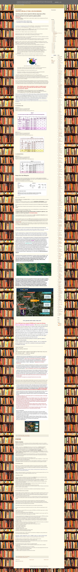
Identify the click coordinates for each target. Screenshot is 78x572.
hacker (59, 204)
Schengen (59, 122)
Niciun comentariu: (27, 435)
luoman (42, 566)
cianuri (59, 96)
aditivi (59, 187)
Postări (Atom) (21, 561)
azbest (59, 190)
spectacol (59, 144)
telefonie (59, 177)
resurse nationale (59, 295)
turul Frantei (60, 309)
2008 (53, 52)
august (54, 37)
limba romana (60, 97)
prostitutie (59, 117)
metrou (59, 209)
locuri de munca (60, 136)
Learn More (57, 2)
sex (58, 229)
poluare (59, 91)
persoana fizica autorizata (60, 217)
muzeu (59, 138)
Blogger (47, 566)
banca (59, 102)
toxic (59, 145)
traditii (59, 306)
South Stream (60, 239)
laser (59, 266)
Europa (59, 79)
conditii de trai (60, 68)
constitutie (59, 104)
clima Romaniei (60, 251)
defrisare (59, 199)
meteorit (59, 269)
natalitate (59, 270)
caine (59, 103)
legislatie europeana (59, 135)
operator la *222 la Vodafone (59, 277)
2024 (53, 23)
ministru (59, 161)
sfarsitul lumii (60, 230)
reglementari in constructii (60, 293)
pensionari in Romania (60, 215)
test (58, 178)
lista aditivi (59, 267)
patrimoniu (59, 213)
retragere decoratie (59, 296)
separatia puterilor (59, 299)
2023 (53, 24)
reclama (59, 92)
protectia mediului (59, 290)
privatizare (59, 221)
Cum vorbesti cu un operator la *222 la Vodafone (60, 85)
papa (59, 139)
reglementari (60, 291)
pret (58, 283)
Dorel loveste (60, 235)
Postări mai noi (18, 559)
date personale (60, 155)
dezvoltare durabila (59, 201)
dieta (59, 83)
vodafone (59, 314)
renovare (59, 224)
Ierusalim (59, 121)
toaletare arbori (60, 304)
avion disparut (60, 152)
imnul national (60, 205)
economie (59, 72)
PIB (58, 147)
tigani (59, 120)
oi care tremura (24, 557)
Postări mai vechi (46, 559)
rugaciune (59, 169)
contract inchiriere (59, 253)
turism (59, 179)
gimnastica (59, 131)
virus (59, 180)
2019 (53, 29)
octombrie (54, 36)
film (58, 105)
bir (58, 248)
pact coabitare (60, 279)
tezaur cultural (60, 302)
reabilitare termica (59, 167)
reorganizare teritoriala (60, 225)
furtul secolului (60, 158)
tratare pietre (60, 307)
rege (58, 69)
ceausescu (59, 192)
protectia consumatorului (60, 141)
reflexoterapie (60, 222)
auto (58, 189)
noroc (59, 211)
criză (59, 154)
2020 (53, 28)
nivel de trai (59, 210)
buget (59, 191)
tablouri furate (60, 174)
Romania (59, 56)
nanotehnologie (60, 162)
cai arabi (59, 249)
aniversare (59, 151)
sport (59, 80)
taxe (58, 176)
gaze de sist (59, 62)
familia (59, 157)
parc (58, 164)
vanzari (59, 313)
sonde (59, 173)
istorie (59, 108)
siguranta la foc (60, 171)
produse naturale (59, 286)
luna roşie (59, 268)
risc (58, 168)
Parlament (59, 148)
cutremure (59, 89)
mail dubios (59, 115)
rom (58, 143)
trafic (59, 233)
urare (59, 310)
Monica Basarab (60, 324)
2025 (53, 22)
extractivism (60, 202)
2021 (53, 27)
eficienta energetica (59, 128)
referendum (59, 93)
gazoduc (59, 203)
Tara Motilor (60, 243)
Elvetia (59, 182)
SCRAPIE (18, 439)
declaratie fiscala (59, 256)
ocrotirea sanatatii (59, 274)
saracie (59, 170)
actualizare (59, 150)
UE (58, 57)
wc (58, 315)
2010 (53, 50)
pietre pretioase (60, 218)
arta (58, 61)
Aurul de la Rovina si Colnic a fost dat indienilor (28, 11)
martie (54, 40)
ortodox (59, 212)
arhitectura (59, 95)
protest (59, 118)
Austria (59, 146)
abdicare (59, 100)
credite (59, 198)
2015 (53, 45)
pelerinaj (59, 165)
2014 (53, 46)
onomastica (59, 275)
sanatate (59, 60)
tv (58, 63)
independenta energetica (60, 133)
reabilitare (59, 119)
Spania (59, 109)
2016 (53, 44)
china (59, 113)
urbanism (59, 234)
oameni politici (60, 271)
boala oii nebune (20, 557)
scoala (59, 228)
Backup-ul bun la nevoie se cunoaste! (53, 61)
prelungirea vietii (59, 282)
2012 (53, 49)
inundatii (59, 207)
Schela (59, 149)
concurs (59, 197)
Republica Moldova (59, 186)
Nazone (60, 325)
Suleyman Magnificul (59, 242)
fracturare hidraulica (59, 73)
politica (59, 116)
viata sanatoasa (60, 58)
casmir (59, 250)
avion (59, 101)
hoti (58, 263)
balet (59, 110)
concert (59, 123)
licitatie (59, 160)
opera (59, 78)
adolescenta (59, 188)
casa (58, 82)
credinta (59, 77)
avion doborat (60, 246)
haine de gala (60, 261)
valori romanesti (60, 311)
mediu (59, 64)
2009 (53, 51)
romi (59, 99)
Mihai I (59, 81)
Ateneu (59, 181)
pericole (59, 280)
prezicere (59, 284)
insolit (59, 90)
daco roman (59, 255)
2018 (53, 30)
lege (58, 208)
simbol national (60, 300)
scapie (26, 557)
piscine (59, 220)
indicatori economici (59, 265)
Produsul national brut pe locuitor (60, 238)
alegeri (59, 94)
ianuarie (54, 41)
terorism (59, 232)
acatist (59, 245)
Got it (60, 2)
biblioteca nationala (59, 111)
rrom (59, 227)
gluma (59, 260)
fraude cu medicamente (60, 258)
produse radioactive (59, 288)
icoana (59, 114)
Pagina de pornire (31, 559)
